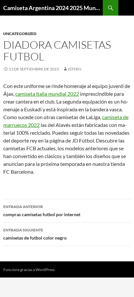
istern (74, 69)
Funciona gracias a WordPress (29, 269)
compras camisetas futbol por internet (41, 210)
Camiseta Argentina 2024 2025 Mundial (53, 7)
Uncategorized (19, 33)
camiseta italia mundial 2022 (47, 94)
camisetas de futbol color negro (35, 234)
